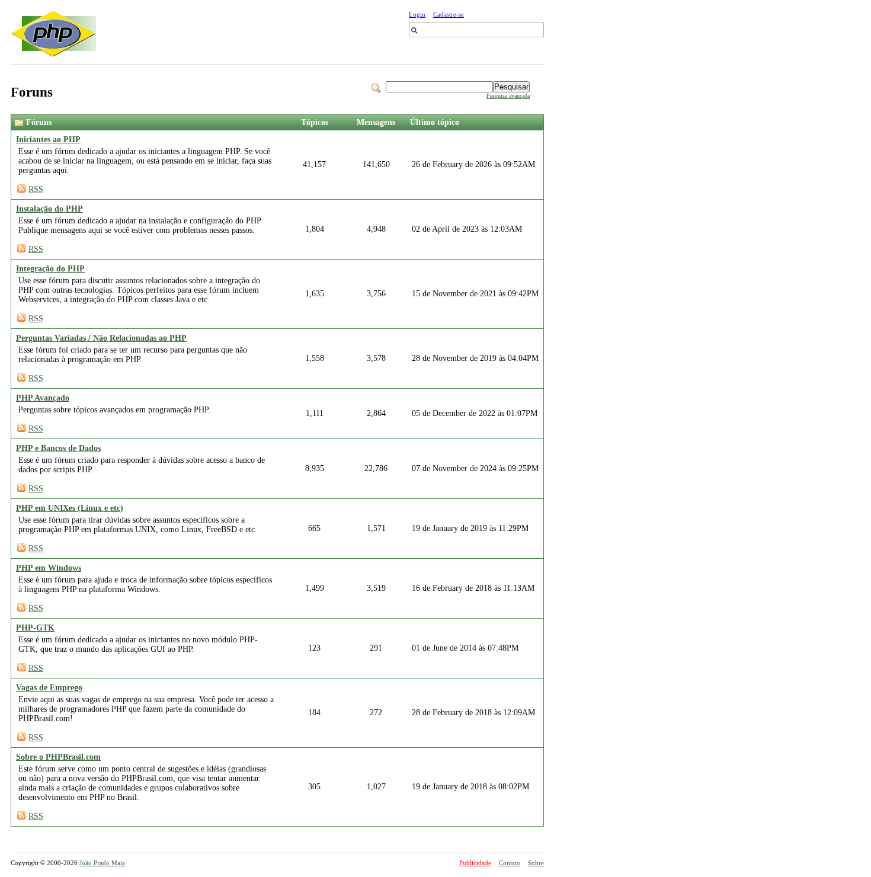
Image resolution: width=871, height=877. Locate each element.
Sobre (536, 862)
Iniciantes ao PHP (48, 139)
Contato (509, 862)
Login (417, 14)
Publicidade (475, 862)
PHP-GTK (35, 627)
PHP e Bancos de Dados (58, 448)
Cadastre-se (448, 14)
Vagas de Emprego (49, 687)
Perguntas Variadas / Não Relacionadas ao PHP (101, 338)
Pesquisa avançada (508, 95)
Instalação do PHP (49, 208)
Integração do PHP (50, 268)
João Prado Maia (102, 862)
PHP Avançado (42, 397)
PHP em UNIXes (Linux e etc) (69, 508)
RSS (35, 189)
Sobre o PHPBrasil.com (58, 757)
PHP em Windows (48, 568)
